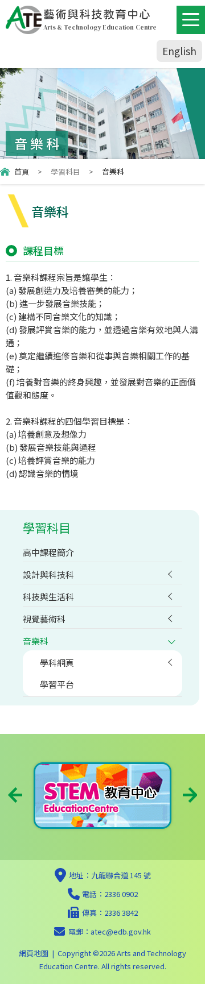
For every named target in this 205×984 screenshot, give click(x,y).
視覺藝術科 (44, 619)
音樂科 (35, 641)
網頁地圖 (33, 953)
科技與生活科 (48, 597)
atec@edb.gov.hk (121, 931)
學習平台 (57, 684)
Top (204, 962)
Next (190, 795)
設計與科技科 (48, 574)
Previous (15, 795)
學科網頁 (57, 663)
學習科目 (65, 171)
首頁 (21, 171)
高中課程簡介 (48, 552)
